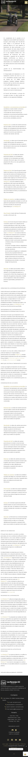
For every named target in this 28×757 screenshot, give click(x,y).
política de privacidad (12, 360)
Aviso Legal (5, 744)
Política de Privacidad (14, 744)
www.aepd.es (10, 592)
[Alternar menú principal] (26, 2)
